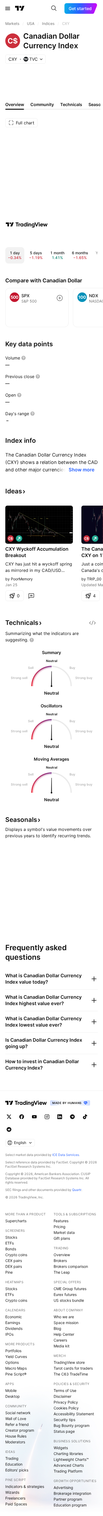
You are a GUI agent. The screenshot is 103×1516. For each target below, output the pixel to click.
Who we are (64, 1317)
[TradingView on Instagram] (47, 1116)
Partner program (68, 1499)
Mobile (11, 1390)
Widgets (61, 1447)
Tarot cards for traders (73, 1368)
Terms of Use (65, 1390)
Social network (18, 1412)
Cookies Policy (66, 1408)
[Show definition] (23, 358)
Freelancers (15, 1498)
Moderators (15, 1442)
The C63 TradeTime (71, 1374)
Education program (70, 1505)
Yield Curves (16, 1356)
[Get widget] (92, 622)
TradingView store (69, 1362)
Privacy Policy (66, 1402)
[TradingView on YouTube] (34, 1116)
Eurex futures (65, 1294)
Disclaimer (62, 1396)
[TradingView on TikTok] (85, 1116)
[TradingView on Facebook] (21, 1116)
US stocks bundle (69, 1300)
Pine (9, 1272)
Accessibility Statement (74, 1414)
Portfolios (13, 1350)
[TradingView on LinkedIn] (59, 1116)
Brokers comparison (71, 1266)
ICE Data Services (65, 1155)
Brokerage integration (72, 1493)
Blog (57, 1328)
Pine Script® (15, 1374)
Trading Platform (68, 1471)
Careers (60, 1340)
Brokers (60, 1260)
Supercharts (15, 1221)
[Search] (54, 8)
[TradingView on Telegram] (72, 1116)
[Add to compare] (59, 298)
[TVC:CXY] (10, 538)
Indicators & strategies (24, 1486)
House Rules (15, 1436)
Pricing (59, 1226)
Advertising (63, 1487)
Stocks (11, 1237)
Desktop (12, 1396)
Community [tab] (42, 104)
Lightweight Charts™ (71, 1459)
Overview (62, 1254)
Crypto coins (16, 1254)
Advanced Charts (69, 1465)
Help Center (64, 1334)
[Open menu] (7, 8)
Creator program (19, 1430)
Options (12, 1362)
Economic (13, 1317)
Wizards (12, 1492)
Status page (64, 1431)
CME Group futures (70, 1288)
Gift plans (62, 1238)
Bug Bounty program (72, 1425)
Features (61, 1221)
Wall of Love (15, 1418)
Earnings (12, 1322)
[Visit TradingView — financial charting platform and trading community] (26, 224)
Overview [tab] (14, 104)
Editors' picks (16, 1470)
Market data (64, 1232)
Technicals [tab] (71, 104)
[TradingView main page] (20, 8)
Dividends (13, 1328)
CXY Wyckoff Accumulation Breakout (36, 552)
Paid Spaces (16, 1504)
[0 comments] (31, 595)
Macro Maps (16, 1368)
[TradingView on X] (9, 1116)
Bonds (10, 1249)
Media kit (61, 1346)
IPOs (9, 1334)
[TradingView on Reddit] (9, 1129)
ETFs (9, 1243)
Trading (11, 1458)
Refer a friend (17, 1424)
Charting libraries (68, 1453)
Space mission (66, 1322)
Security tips (64, 1419)
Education (13, 1464)
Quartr (76, 1190)
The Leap (62, 1272)
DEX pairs (13, 1266)
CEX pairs (13, 1260)
